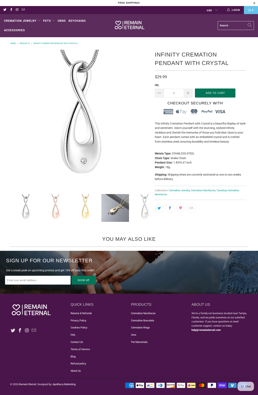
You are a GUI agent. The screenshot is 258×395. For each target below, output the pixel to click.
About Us (76, 370)
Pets (47, 20)
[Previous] (15, 119)
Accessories (14, 30)
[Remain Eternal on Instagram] (17, 10)
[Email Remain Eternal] (23, 10)
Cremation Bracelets (142, 320)
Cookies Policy (79, 327)
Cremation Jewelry (20, 20)
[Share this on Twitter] (159, 208)
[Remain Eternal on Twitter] (4, 10)
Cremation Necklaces (203, 190)
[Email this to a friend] (191, 208)
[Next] (148, 119)
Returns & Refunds (81, 313)
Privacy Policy (78, 320)
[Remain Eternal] (129, 25)
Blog (73, 356)
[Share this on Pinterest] (180, 208)
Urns (62, 20)
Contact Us (77, 342)
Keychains (77, 20)
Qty (157, 84)
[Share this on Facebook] (169, 208)
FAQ (73, 334)
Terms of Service (80, 349)
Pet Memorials (139, 342)
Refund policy (78, 363)
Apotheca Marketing (64, 384)
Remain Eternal (27, 384)
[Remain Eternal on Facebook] (10, 10)
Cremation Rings (140, 327)
